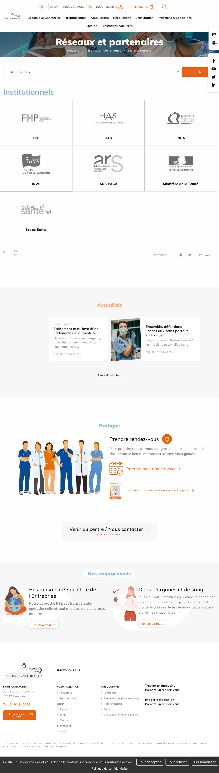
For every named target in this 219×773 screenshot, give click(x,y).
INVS (36, 184)
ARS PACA (108, 184)
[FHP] (36, 119)
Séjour (63, 709)
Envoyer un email (17, 715)
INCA (180, 138)
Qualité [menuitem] (92, 26)
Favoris (207, 254)
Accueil (73, 50)
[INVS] (36, 165)
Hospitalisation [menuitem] (75, 18)
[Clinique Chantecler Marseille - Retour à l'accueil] (12, 15)
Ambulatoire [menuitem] (100, 18)
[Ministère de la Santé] (181, 165)
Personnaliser (205, 762)
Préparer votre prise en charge (121, 698)
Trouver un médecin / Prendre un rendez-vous (162, 688)
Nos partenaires (55, 746)
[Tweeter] (189, 255)
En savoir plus (43, 625)
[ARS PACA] (108, 165)
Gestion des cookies (26, 746)
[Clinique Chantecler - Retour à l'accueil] (23, 670)
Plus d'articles (109, 375)
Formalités (65, 692)
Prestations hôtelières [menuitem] (117, 26)
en (56, 6)
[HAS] (108, 119)
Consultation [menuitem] (144, 18)
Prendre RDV (140, 6)
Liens (193, 743)
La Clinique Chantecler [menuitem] (44, 18)
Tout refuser (177, 762)
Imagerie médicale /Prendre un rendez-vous (162, 702)
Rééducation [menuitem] (122, 18)
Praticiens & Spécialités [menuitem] (175, 18)
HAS (108, 138)
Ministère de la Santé (180, 184)
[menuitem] (68, 692)
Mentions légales (140, 743)
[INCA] (181, 119)
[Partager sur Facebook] (180, 255)
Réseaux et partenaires (103, 50)
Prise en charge (113, 703)
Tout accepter (150, 762)
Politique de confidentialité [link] (110, 768)
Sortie (62, 714)
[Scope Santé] (36, 211)
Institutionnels (140, 50)
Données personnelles (171, 743)
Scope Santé (36, 229)
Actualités (109, 305)
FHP (36, 138)
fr (51, 6)
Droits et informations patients (63, 726)
